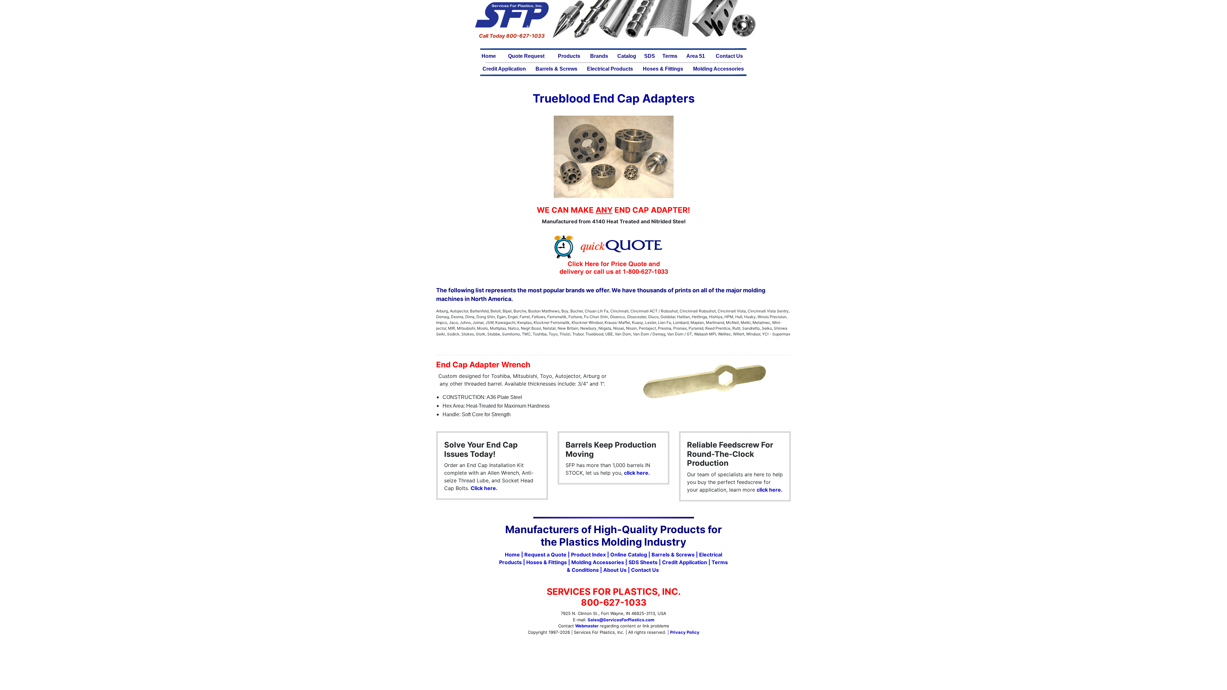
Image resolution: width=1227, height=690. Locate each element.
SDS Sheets (643, 562)
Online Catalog (628, 554)
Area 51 (695, 56)
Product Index (588, 554)
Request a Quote (545, 554)
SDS (649, 56)
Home (489, 56)
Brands (599, 56)
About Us (615, 570)
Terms (669, 56)
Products (569, 56)
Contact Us (729, 56)
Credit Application (504, 69)
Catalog (626, 56)
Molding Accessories (718, 69)
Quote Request (526, 56)
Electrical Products (610, 69)
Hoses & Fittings (663, 69)
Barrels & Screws (556, 69)
